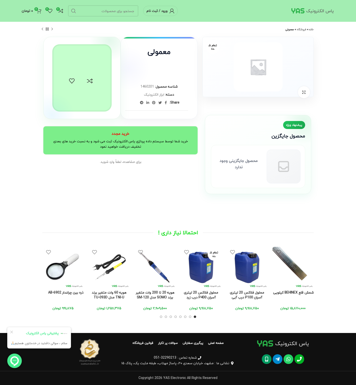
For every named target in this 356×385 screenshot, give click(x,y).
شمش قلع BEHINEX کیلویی (293, 292)
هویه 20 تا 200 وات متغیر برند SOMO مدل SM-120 (155, 295)
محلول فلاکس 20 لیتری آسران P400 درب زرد (201, 295)
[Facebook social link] (165, 102)
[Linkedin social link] (148, 102)
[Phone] (299, 359)
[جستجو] (73, 10)
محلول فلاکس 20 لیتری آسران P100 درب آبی (247, 295)
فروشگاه (301, 29)
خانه (311, 29)
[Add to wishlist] (72, 81)
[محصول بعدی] (42, 29)
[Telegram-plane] (277, 359)
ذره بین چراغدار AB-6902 (66, 292)
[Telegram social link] (142, 102)
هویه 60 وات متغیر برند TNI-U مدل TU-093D (109, 295)
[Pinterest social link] (154, 102)
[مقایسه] (90, 81)
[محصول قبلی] (52, 29)
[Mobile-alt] (266, 359)
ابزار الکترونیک (154, 94)
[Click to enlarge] (304, 92)
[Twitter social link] (160, 102)
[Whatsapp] (288, 359)
